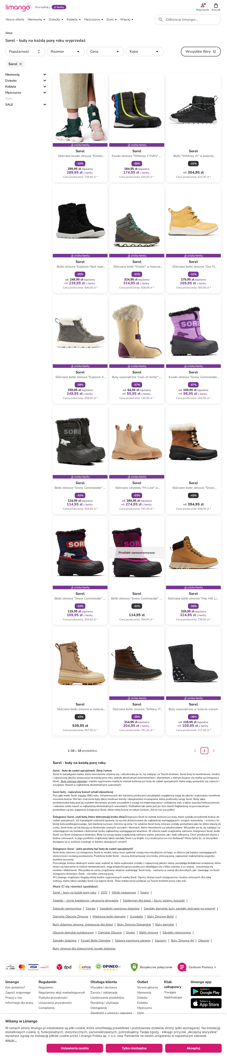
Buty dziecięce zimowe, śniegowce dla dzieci (83, 924)
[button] (216, 7)
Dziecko (11, 80)
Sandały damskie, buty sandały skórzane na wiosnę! (179, 908)
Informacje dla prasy (19, 1003)
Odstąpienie (98, 1008)
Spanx (144, 892)
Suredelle (136, 916)
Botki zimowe (148, 932)
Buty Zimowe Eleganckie (134, 924)
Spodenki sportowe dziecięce (119, 908)
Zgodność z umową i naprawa (111, 1013)
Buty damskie (164, 924)
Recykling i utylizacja (104, 1003)
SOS (104, 892)
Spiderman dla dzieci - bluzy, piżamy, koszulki (154, 900)
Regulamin (46, 987)
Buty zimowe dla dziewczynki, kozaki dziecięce (84, 948)
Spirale (90, 908)
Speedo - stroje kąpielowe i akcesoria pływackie (85, 900)
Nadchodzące (173, 997)
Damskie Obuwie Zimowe (70, 916)
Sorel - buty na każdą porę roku (74, 892)
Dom (140, 1013)
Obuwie (203, 940)
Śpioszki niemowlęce (67, 908)
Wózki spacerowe (124, 892)
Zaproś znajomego (18, 992)
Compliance (47, 1008)
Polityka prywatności (53, 998)
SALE (9, 104)
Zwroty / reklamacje (103, 992)
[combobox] (187, 19)
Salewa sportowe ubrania (132, 940)
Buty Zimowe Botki (160, 916)
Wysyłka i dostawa (103, 987)
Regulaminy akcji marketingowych (62, 992)
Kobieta (10, 86)
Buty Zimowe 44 (182, 940)
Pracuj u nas (13, 998)
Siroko (130, 932)
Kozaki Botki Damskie (95, 940)
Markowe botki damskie (109, 916)
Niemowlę (12, 74)
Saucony (160, 940)
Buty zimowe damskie (73, 781)
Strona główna (147, 987)
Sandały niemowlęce (176, 932)
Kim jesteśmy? (15, 987)
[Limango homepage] (18, 7)
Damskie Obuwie (110, 932)
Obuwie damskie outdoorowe (73, 932)
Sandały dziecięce (64, 940)
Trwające (170, 992)
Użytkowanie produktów (107, 998)
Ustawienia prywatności (55, 1003)
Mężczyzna (13, 92)
